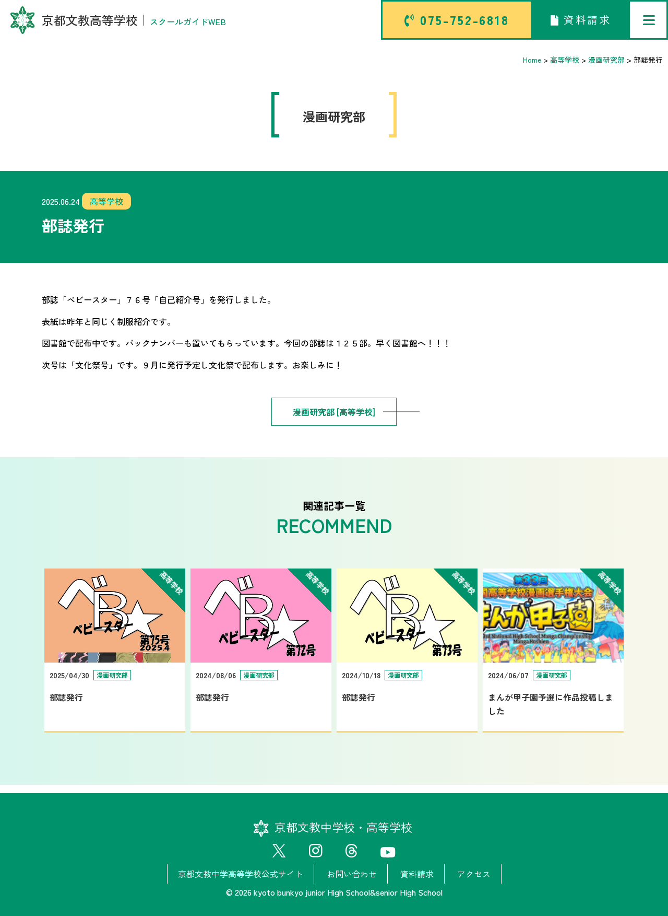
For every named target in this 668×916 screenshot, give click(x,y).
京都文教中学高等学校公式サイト (240, 873)
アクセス (474, 873)
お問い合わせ (352, 873)
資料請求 (585, 19)
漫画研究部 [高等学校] (334, 411)
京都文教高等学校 (134, 20)
